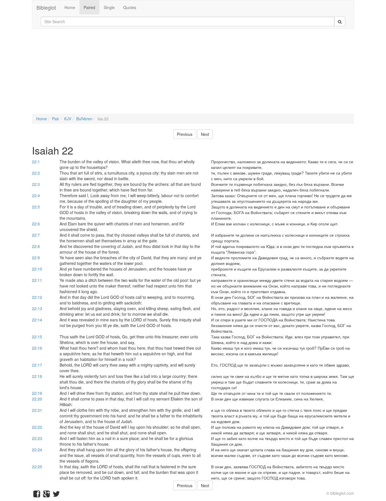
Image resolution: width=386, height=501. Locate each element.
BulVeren (84, 118)
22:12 (37, 297)
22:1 (36, 161)
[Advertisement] (193, 74)
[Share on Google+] (46, 495)
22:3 (36, 184)
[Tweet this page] (56, 495)
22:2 (36, 173)
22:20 (37, 399)
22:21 (37, 410)
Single (109, 7)
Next (205, 134)
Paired (89, 7)
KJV (67, 118)
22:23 (37, 438)
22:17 (37, 365)
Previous (184, 134)
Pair (55, 118)
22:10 (37, 269)
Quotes (129, 7)
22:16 (37, 348)
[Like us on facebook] (36, 495)
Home (69, 7)
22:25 (37, 466)
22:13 (37, 308)
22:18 (37, 376)
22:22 (37, 427)
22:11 (37, 280)
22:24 (37, 449)
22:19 (37, 393)
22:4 (36, 195)
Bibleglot (46, 7)
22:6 (36, 223)
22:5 (36, 207)
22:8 (36, 246)
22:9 (36, 257)
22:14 (37, 320)
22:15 (37, 336)
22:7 (36, 235)
